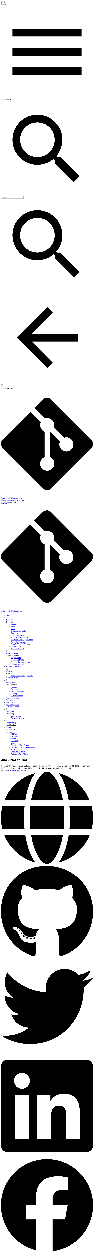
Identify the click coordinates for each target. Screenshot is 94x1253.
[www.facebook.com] (47, 1251)
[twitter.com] (47, 1052)
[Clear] (2, 385)
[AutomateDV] (3, 4)
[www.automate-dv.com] (47, 863)
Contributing (11, 725)
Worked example (12, 655)
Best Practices (11, 685)
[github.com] (47, 959)
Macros (9, 673)
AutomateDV (12, 503)
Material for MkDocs (18, 770)
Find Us (9, 732)
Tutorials (9, 622)
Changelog (10, 714)
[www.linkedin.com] (47, 1158)
